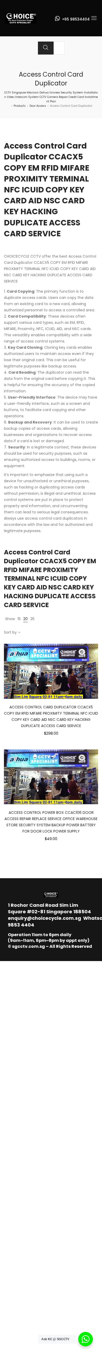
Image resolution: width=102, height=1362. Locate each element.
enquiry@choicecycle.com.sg (44, 918)
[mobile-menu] (94, 18)
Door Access (38, 106)
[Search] (46, 48)
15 (19, 618)
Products (20, 106)
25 (32, 618)
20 (25, 618)
